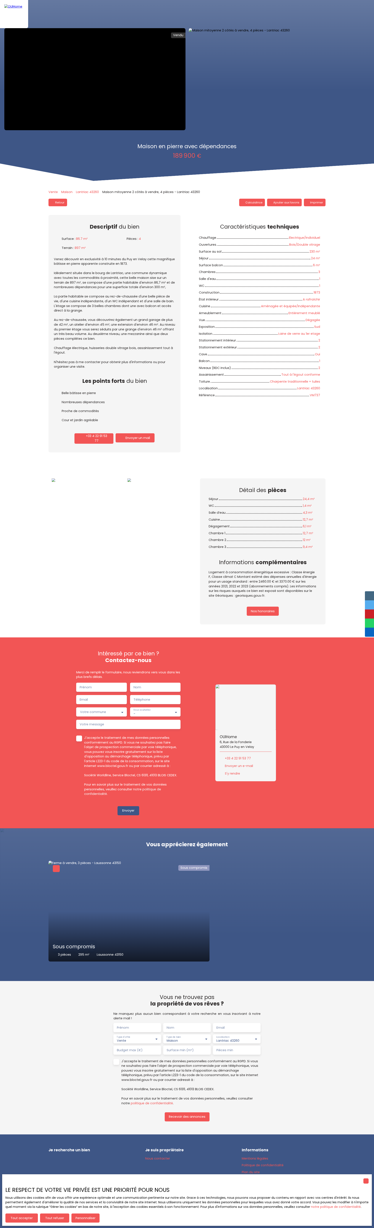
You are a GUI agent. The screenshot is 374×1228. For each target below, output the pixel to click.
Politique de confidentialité (263, 1165)
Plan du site (251, 1172)
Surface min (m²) (180, 1050)
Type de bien (173, 1036)
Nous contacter (157, 1158)
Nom (137, 687)
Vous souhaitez (141, 710)
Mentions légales (255, 1158)
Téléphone (142, 700)
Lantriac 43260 (87, 192)
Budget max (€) (130, 1050)
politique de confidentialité (152, 1103)
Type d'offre (123, 1036)
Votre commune (93, 712)
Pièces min (224, 1050)
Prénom (86, 687)
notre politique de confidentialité (336, 1207)
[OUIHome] (14, 14)
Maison (67, 192)
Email (84, 700)
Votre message (92, 724)
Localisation (222, 1036)
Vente (53, 192)
